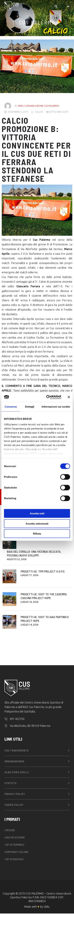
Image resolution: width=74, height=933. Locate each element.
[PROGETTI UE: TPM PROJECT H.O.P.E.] (9, 576)
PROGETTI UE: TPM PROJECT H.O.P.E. (43, 571)
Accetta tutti (37, 513)
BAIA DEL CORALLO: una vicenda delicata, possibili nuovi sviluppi (34, 553)
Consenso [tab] (11, 406)
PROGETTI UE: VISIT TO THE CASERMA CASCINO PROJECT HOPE (44, 596)
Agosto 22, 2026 (17, 559)
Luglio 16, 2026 (29, 601)
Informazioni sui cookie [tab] (56, 406)
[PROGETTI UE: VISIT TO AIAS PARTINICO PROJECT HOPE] (9, 622)
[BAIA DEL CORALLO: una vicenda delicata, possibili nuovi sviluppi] (9, 542)
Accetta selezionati (37, 523)
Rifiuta (37, 533)
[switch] (65, 477)
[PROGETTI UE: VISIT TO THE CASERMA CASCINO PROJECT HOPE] (9, 599)
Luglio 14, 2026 (29, 624)
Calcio (39, 111)
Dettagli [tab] (29, 406)
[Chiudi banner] (69, 397)
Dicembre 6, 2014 (18, 111)
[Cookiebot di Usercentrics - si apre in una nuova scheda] (46, 397)
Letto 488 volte (58, 111)
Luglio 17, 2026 (29, 575)
